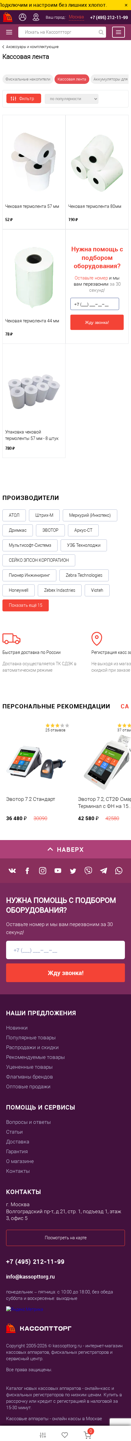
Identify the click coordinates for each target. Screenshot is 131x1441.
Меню (115, 32)
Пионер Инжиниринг (29, 575)
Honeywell (18, 590)
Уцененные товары (29, 1067)
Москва (76, 16)
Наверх (70, 849)
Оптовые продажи (28, 1086)
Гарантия (17, 1151)
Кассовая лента (72, 79)
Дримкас (18, 530)
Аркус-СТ (83, 530)
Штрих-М (44, 515)
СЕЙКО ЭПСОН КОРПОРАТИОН (39, 560)
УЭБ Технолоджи (84, 545)
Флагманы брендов (29, 1077)
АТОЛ (14, 515)
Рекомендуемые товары (35, 1057)
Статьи (14, 1132)
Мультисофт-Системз (30, 545)
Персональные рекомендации (56, 706)
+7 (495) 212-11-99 (109, 17)
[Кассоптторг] (8, 17)
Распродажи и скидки (32, 1047)
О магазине (20, 1161)
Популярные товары (31, 1037)
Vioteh (97, 590)
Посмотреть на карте (66, 1237)
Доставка (17, 1142)
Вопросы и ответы (28, 1122)
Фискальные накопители (27, 79)
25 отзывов (55, 730)
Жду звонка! (97, 322)
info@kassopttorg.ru (30, 1276)
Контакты (18, 1171)
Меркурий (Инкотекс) (90, 515)
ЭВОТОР (50, 530)
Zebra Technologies (84, 575)
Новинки (17, 1028)
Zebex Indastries (59, 590)
